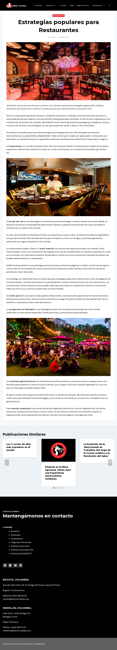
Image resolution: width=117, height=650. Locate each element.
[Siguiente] (110, 462)
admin (53, 37)
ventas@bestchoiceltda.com (16, 599)
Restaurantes (58, 15)
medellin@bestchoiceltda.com (17, 630)
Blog (71, 5)
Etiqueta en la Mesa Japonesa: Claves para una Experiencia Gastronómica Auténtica (58, 472)
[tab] (54, 488)
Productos (50, 5)
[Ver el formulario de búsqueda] (109, 5)
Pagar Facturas (83, 5)
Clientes (63, 5)
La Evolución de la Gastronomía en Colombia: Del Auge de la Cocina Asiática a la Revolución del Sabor (97, 450)
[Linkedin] (20, 565)
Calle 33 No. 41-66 (11, 613)
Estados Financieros (20, 546)
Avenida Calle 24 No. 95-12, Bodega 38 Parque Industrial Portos (31, 585)
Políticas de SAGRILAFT (21, 553)
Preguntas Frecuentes (21, 542)
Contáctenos (97, 5)
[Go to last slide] (7, 462)
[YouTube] (15, 565)
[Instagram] (10, 565)
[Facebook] (5, 565)
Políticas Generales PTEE (22, 550)
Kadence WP (40, 644)
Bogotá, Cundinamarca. (14, 590)
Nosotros (38, 5)
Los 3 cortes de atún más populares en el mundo (18, 447)
